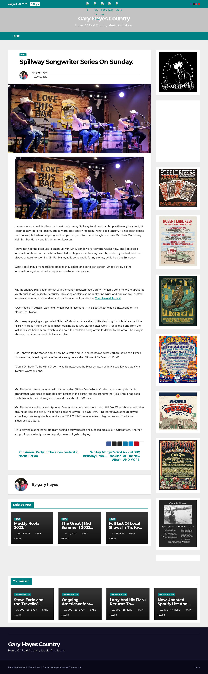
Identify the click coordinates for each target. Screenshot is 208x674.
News (23, 55)
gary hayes (41, 72)
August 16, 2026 (170, 610)
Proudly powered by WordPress (24, 667)
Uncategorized (22, 595)
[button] (191, 36)
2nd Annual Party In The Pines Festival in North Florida (48, 454)
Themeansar (75, 667)
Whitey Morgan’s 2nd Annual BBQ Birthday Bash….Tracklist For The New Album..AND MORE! (111, 456)
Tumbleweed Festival (108, 298)
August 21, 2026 (122, 610)
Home (16, 36)
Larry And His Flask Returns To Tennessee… (128, 603)
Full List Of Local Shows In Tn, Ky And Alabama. (124, 527)
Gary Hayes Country (104, 18)
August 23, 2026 (27, 610)
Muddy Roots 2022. (26, 525)
